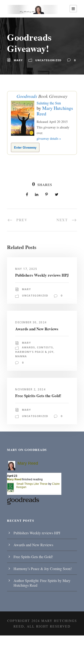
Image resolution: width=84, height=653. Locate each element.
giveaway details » (49, 138)
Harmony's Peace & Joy (34, 351)
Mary (18, 60)
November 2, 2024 (30, 389)
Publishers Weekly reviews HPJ (42, 275)
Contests (45, 347)
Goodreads (27, 96)
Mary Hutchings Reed (55, 111)
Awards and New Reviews (36, 329)
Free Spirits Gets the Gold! (38, 396)
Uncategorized (48, 60)
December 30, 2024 (31, 322)
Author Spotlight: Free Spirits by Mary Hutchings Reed (42, 583)
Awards (28, 347)
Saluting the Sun (49, 102)
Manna (21, 356)
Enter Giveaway (25, 147)
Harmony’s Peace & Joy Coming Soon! (43, 568)
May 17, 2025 (26, 269)
